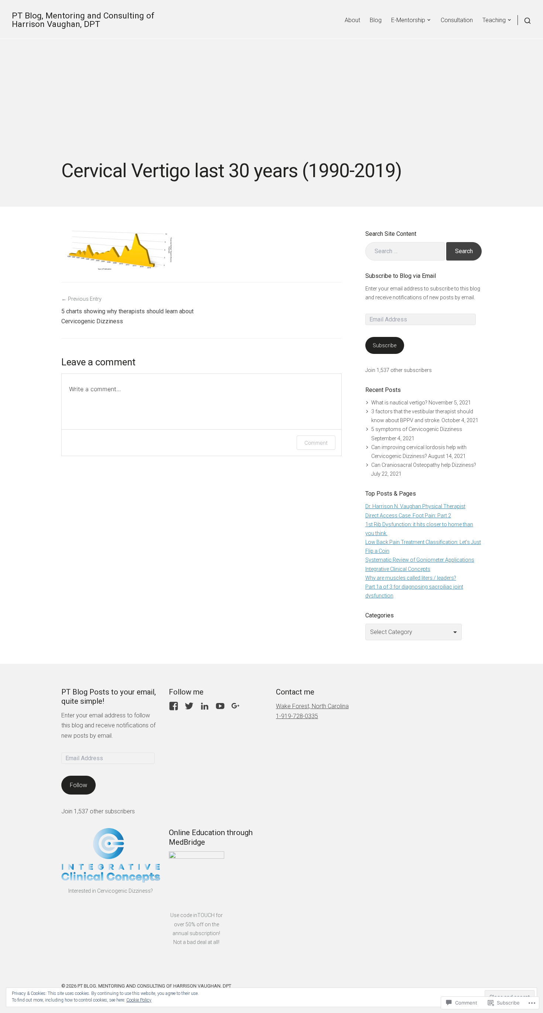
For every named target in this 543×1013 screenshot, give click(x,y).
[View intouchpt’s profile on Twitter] (189, 706)
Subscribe (384, 345)
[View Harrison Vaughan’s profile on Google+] (235, 706)
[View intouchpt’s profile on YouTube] (220, 706)
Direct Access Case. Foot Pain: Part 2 (408, 515)
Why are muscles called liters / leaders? (410, 578)
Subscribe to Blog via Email (400, 275)
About (352, 20)
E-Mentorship (408, 20)
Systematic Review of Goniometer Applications (419, 560)
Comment (316, 443)
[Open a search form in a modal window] (524, 20)
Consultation (457, 20)
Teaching (494, 20)
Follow (78, 785)
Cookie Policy (138, 1000)
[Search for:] (405, 251)
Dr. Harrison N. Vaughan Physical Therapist (415, 506)
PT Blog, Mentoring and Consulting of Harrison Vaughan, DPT (83, 20)
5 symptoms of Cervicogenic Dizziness (416, 429)
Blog (376, 20)
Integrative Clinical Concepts (397, 569)
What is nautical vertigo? (399, 403)
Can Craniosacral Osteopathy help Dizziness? (423, 465)
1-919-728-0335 (297, 716)
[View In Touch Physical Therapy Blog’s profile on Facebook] (173, 706)
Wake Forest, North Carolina (312, 706)
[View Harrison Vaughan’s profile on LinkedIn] (204, 706)
